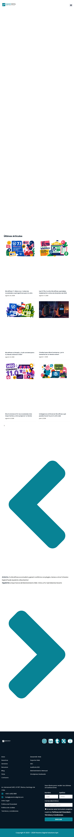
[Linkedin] (50, 741)
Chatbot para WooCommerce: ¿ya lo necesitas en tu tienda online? (51, 353)
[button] (71, 5)
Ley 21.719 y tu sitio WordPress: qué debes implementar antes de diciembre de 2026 (53, 292)
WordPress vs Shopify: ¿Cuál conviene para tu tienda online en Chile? (19, 354)
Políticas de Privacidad (61, 812)
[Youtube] (70, 741)
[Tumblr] (57, 741)
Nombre (48, 793)
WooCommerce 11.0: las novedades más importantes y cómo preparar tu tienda (18, 415)
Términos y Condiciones (54, 815)
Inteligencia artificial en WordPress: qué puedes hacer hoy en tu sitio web (52, 415)
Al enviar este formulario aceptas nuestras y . (58, 812)
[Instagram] (44, 741)
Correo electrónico (52, 801)
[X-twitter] (63, 741)
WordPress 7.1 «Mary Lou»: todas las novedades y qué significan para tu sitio (18, 292)
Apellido (62, 793)
